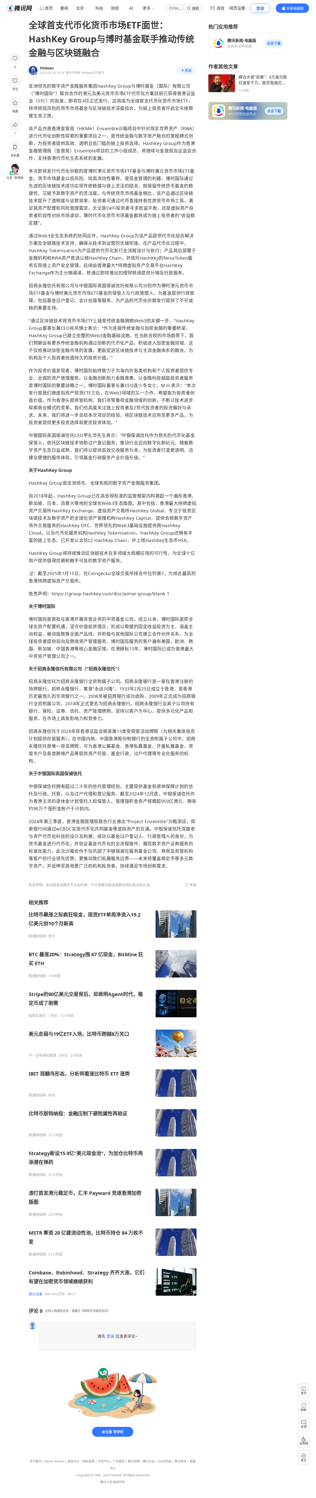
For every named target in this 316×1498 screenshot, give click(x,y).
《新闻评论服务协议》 (95, 1311)
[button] (273, 43)
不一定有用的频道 (42, 1055)
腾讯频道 (180, 1461)
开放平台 (104, 1461)
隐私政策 (89, 1461)
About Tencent (54, 1461)
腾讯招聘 (134, 1461)
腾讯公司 (106, 1482)
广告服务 (119, 1461)
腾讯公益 (149, 1461)
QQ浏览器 (164, 1461)
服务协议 (73, 1461)
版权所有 (119, 1482)
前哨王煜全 (37, 1015)
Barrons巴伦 (55, 1294)
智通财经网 (37, 936)
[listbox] (113, 1098)
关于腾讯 (35, 1461)
